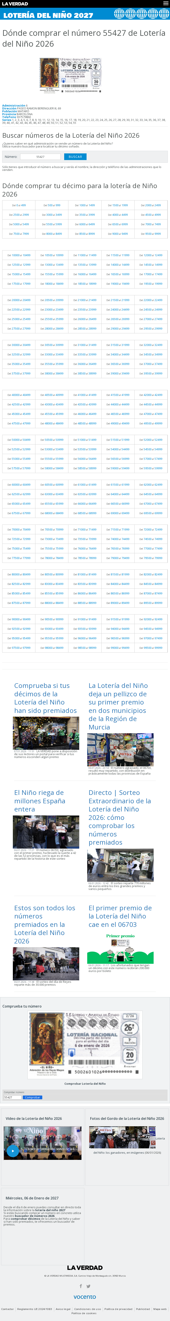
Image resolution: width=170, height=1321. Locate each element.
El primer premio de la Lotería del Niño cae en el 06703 (120, 916)
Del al (19, 205)
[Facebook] (80, 1286)
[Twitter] (88, 1286)
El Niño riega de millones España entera (39, 800)
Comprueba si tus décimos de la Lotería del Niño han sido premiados (45, 698)
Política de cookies (84, 1313)
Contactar (7, 1309)
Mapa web (160, 1309)
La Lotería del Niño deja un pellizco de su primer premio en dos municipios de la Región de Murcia (118, 706)
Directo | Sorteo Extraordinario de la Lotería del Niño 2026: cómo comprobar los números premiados (120, 817)
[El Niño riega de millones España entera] (47, 832)
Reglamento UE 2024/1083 (34, 1309)
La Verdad (85, 1267)
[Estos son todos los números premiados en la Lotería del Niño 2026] (47, 964)
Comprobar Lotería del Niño (85, 1084)
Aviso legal (63, 1309)
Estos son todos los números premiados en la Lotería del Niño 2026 (44, 924)
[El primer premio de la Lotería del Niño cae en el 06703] (122, 947)
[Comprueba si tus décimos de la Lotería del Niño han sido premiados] (47, 733)
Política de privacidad (118, 1309)
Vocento (85, 1297)
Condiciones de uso (87, 1309)
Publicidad (143, 1309)
